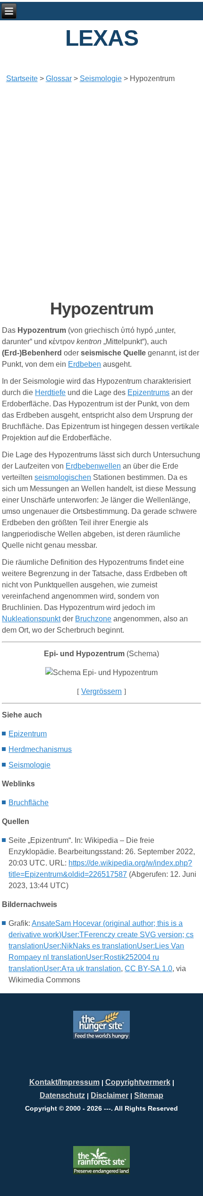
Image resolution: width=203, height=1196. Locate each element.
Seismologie (101, 78)
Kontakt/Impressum (64, 1082)
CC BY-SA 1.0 (148, 969)
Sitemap (148, 1095)
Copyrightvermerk (137, 1082)
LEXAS (101, 37)
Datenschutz (62, 1095)
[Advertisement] (101, 191)
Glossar (59, 78)
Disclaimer (109, 1095)
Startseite (22, 78)
